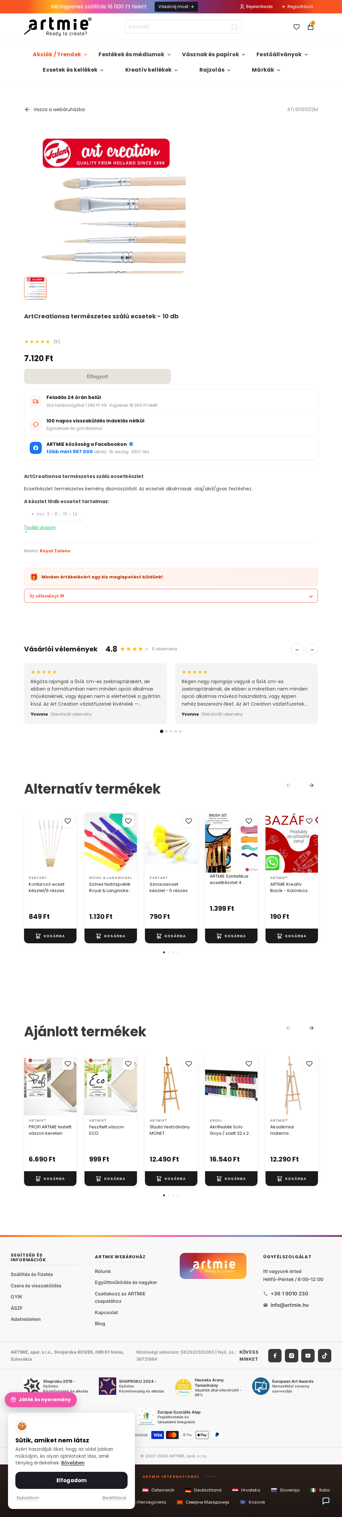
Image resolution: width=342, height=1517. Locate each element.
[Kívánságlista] (296, 26)
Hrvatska (246, 1490)
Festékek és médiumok (131, 54)
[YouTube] (308, 1355)
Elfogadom (71, 1480)
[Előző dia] (212, 842)
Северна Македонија (203, 1502)
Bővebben (72, 1463)
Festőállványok (279, 54)
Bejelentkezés (259, 6)
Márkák (263, 70)
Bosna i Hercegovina (139, 1502)
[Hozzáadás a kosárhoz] (50, 936)
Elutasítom (28, 1498)
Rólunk (103, 1271)
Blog (100, 1323)
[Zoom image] (105, 259)
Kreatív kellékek (148, 70)
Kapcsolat (106, 1312)
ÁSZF (17, 1307)
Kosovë (252, 1502)
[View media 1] (35, 288)
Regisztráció (300, 6)
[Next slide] (311, 785)
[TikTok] (324, 1355)
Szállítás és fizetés (32, 1274)
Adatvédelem (26, 1319)
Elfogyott (97, 376)
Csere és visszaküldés (36, 1285)
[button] (164, 952)
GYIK (16, 1296)
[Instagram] (291, 1355)
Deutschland (203, 1490)
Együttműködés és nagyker (126, 1282)
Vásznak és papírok (210, 54)
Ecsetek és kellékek (70, 70)
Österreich (158, 1490)
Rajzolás (211, 70)
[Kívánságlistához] (68, 821)
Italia (320, 1490)
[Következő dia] (250, 842)
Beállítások (114, 1498)
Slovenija (285, 1490)
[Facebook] (275, 1355)
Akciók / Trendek (57, 54)
